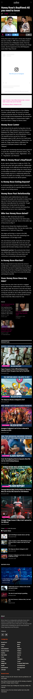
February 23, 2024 (12, 595)
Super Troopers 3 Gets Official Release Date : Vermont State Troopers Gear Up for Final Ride (20, 542)
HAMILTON (3, 663)
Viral (18, 669)
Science (19, 653)
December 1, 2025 (5, 463)
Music (18, 644)
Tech (18, 657)
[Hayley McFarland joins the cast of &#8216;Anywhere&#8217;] (8, 311)
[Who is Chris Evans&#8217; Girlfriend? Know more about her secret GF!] (7, 324)
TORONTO (19, 659)
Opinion (19, 648)
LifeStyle (3, 669)
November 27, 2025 (5, 524)
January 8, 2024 (12, 590)
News (18, 646)
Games (3, 661)
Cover (2, 646)
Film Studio (4, 655)
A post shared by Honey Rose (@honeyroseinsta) (17, 91)
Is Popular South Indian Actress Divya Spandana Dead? (21, 313)
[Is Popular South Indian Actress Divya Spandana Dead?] (22, 307)
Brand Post (4, 642)
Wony (6, 13)
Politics (19, 650)
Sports (19, 655)
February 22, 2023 (6, 582)
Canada (3, 644)
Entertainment (5, 365)
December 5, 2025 (5, 373)
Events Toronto (5, 650)
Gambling (3, 659)
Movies (19, 642)
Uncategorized (21, 667)
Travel (18, 661)
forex (2, 657)
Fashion (3, 653)
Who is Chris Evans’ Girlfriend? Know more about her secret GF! (6, 330)
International (4, 667)
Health (2, 665)
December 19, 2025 (12, 536)
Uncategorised (21, 665)
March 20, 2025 (12, 602)
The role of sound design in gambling (17, 593)
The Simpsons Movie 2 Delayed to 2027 (12, 104)
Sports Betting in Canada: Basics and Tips (19, 534)
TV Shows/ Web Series (23, 663)
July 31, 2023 (13, 13)
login (6, 528)
